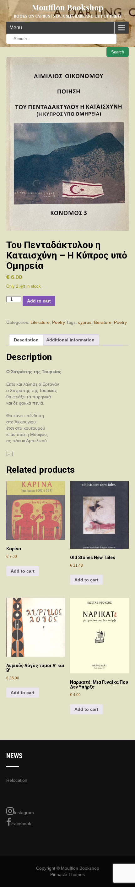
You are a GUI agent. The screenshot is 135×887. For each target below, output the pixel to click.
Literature (40, 322)
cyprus (84, 322)
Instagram (24, 812)
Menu (15, 27)
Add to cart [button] (23, 571)
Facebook (21, 823)
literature (102, 322)
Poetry (58, 322)
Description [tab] (26, 339)
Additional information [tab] (70, 339)
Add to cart (39, 300)
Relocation (16, 780)
